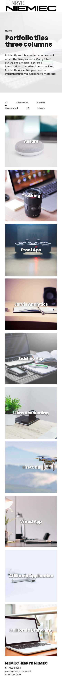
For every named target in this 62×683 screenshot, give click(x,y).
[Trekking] (32, 197)
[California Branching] (32, 631)
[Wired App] (32, 523)
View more (31, 163)
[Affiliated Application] (32, 577)
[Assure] (32, 142)
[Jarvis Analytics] (32, 305)
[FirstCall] (32, 468)
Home (9, 30)
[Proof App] (32, 251)
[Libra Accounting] (32, 414)
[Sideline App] (32, 360)
